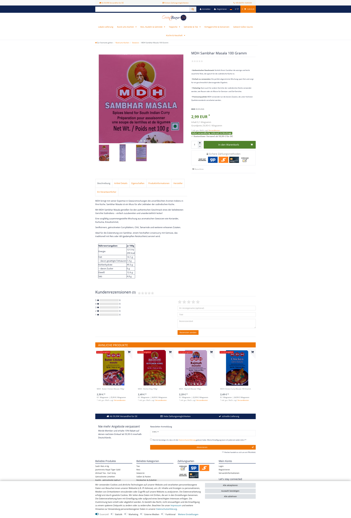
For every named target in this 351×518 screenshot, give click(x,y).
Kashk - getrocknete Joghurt (108, 480)
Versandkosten (214, 130)
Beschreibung (103, 183)
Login (221, 466)
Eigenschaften (137, 183)
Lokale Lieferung (105, 27)
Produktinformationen (158, 183)
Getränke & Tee (191, 27)
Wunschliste (199, 169)
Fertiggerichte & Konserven (216, 27)
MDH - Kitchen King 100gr (148, 389)
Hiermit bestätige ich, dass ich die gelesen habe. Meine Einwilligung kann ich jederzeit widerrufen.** (199, 440)
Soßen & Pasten (143, 476)
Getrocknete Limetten (105, 476)
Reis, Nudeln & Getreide (151, 27)
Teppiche (173, 27)
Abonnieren (202, 447)
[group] (113, 367)
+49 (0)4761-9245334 (243, 3)
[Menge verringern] (200, 147)
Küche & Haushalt (174, 35)
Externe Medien (151, 514)
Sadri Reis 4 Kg (102, 466)
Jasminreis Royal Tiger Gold (107, 469)
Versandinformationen (229, 473)
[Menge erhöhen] (200, 143)
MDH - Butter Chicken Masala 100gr (110, 389)
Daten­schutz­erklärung (166, 509)
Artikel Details (120, 183)
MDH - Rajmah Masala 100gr (190, 389)
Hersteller (178, 183)
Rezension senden (188, 332)
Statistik (118, 514)
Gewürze (135, 42)
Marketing (133, 514)
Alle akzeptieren (230, 485)
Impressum (176, 505)
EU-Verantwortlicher (106, 191)
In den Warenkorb (228, 144)
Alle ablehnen (230, 496)
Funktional (170, 514)
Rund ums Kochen (126, 27)
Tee (138, 466)
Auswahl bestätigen (230, 491)
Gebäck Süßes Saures (243, 27)
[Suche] (192, 9)
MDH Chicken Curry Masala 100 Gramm (235, 389)
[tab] (103, 183)
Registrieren (224, 469)
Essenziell (104, 514)
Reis (138, 469)
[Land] (230, 9)
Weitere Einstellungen (188, 514)
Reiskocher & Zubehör (146, 480)
